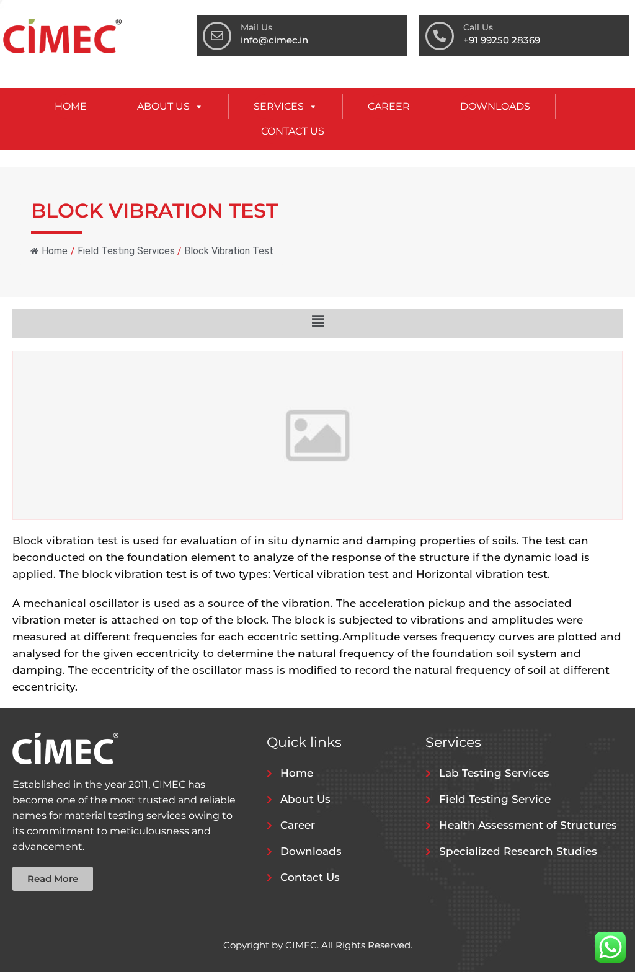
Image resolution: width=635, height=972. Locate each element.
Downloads (495, 106)
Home (71, 106)
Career (389, 106)
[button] (317, 320)
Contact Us (292, 131)
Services (279, 106)
